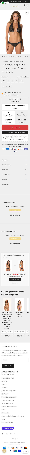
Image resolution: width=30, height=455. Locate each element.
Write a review (15, 210)
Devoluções (5, 413)
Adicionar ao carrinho (15, 100)
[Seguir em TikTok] (15, 433)
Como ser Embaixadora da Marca (13, 416)
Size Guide (5, 169)
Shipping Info (6, 174)
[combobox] (7, 331)
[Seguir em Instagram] (6, 433)
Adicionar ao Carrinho (7, 335)
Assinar (7, 365)
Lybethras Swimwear (12, 61)
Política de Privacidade (9, 407)
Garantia (4, 388)
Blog (3, 419)
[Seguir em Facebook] (2, 433)
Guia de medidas (22, 77)
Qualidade (5, 394)
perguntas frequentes (9, 391)
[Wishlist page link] (26, 7)
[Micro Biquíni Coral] (19, 304)
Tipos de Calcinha (8, 400)
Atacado (4, 381)
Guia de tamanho (7, 403)
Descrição (5, 160)
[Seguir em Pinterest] (11, 433)
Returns (4, 179)
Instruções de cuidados (9, 397)
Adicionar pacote (15, 128)
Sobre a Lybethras (8, 378)
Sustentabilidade (7, 422)
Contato (4, 384)
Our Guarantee (6, 165)
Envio (3, 410)
